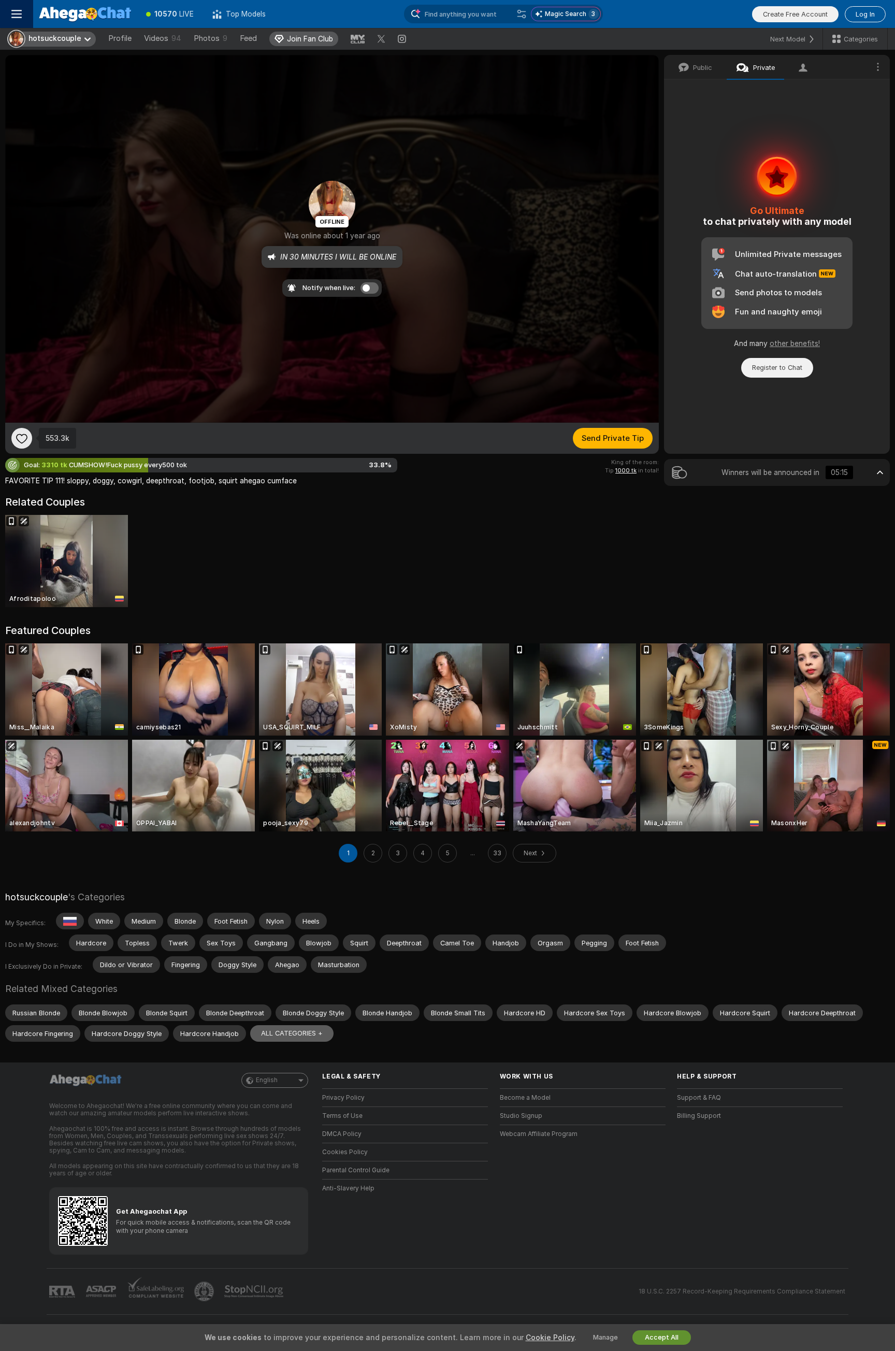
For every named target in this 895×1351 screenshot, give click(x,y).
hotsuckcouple (36, 897)
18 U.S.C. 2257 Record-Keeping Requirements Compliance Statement (742, 1291)
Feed (248, 38)
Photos (210, 38)
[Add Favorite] (21, 438)
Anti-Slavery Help (348, 1188)
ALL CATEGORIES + (292, 1033)
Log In (865, 14)
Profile (120, 38)
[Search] (521, 14)
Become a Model (525, 1097)
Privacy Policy (343, 1097)
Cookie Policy (550, 1337)
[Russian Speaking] (70, 921)
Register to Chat (777, 367)
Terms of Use (342, 1115)
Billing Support (699, 1115)
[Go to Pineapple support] (205, 1291)
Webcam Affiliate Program (539, 1134)
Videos (162, 38)
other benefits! (795, 343)
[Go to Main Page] (85, 14)
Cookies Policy (345, 1152)
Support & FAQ (699, 1097)
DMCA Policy (342, 1134)
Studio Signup (521, 1115)
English (267, 1080)
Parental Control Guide (355, 1170)
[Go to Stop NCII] (254, 1291)
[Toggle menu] (16, 14)
